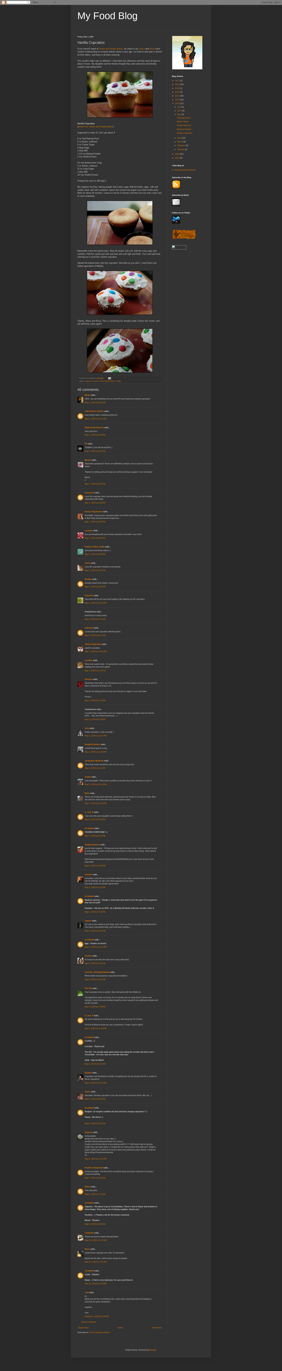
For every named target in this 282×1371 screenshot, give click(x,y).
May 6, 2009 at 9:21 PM (95, 1123)
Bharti (87, 1187)
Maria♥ (88, 460)
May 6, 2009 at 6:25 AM (95, 1064)
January (181, 149)
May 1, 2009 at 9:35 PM (95, 587)
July (179, 107)
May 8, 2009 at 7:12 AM (95, 1194)
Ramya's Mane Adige (94, 547)
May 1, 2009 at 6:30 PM (95, 522)
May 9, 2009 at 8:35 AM (95, 1224)
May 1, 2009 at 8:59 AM (95, 402)
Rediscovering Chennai (185, 170)
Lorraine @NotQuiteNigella (97, 972)
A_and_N (89, 812)
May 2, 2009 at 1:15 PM (95, 671)
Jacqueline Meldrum (94, 761)
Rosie (152, 49)
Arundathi (89, 828)
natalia (88, 777)
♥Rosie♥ (88, 679)
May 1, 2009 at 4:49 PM (95, 435)
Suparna (89, 1132)
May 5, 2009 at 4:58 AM (95, 979)
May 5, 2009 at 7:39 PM (95, 1007)
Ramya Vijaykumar (93, 511)
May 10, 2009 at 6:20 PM (96, 1284)
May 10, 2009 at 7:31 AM (96, 1262)
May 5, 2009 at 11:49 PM (95, 1028)
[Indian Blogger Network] (184, 239)
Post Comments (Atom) (99, 1332)
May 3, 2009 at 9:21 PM (95, 836)
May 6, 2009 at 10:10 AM (96, 1083)
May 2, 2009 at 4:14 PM (95, 700)
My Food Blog (107, 15)
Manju (87, 395)
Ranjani (88, 1073)
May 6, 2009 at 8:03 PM (95, 1099)
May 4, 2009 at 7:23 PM (95, 912)
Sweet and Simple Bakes (111, 49)
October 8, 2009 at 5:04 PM (97, 1316)
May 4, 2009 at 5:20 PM (95, 887)
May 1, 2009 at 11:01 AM (95, 419)
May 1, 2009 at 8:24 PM (95, 538)
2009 (177, 103)
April (179, 138)
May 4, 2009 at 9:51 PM (95, 931)
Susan (88, 1092)
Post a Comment (88, 1322)
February (181, 145)
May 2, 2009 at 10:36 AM (96, 651)
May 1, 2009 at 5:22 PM (95, 451)
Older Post (156, 1328)
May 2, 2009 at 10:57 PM (96, 736)
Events (95, 381)
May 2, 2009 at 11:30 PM (95, 752)
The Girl (88, 988)
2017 (177, 81)
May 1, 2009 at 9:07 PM (95, 570)
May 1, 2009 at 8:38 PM (95, 554)
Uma (87, 728)
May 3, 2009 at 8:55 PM (95, 819)
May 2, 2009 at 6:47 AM (95, 635)
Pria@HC (89, 595)
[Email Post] (109, 378)
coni (87, 1292)
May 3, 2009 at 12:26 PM (96, 784)
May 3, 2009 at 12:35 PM (96, 803)
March (180, 142)
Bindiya (88, 579)
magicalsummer (92, 845)
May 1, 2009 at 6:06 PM (95, 503)
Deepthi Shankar (92, 744)
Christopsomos (183, 118)
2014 (177, 88)
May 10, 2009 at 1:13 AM (96, 1240)
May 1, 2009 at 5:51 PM (95, 484)
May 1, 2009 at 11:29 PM (95, 603)
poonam (88, 874)
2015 (177, 84)
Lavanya (89, 530)
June (179, 111)
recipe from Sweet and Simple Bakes (95, 126)
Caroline (89, 660)
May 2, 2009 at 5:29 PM (95, 719)
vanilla (118, 381)
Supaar (88, 921)
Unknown (89, 628)
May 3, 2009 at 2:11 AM (95, 768)
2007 (177, 158)
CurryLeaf (89, 493)
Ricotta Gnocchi (184, 125)
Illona (87, 793)
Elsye (87, 1249)
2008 (177, 154)
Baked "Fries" (183, 121)
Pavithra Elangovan (94, 1168)
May (179, 114)
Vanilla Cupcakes (184, 133)
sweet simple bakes (107, 381)
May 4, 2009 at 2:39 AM (95, 866)
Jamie (87, 563)
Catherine (89, 1233)
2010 (177, 100)
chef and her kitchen (94, 411)
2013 (177, 92)
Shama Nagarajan (93, 644)
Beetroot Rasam (184, 129)
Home (120, 1328)
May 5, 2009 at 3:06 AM (95, 963)
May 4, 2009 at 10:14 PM (96, 947)
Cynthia (88, 956)
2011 (177, 96)
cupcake (88, 381)
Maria (142, 49)
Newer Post (83, 1328)
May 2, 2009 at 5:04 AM (95, 619)
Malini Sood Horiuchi (94, 427)
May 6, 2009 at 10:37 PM (96, 1159)
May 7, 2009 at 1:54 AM (95, 1178)
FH (86, 444)
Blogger (152, 1350)
